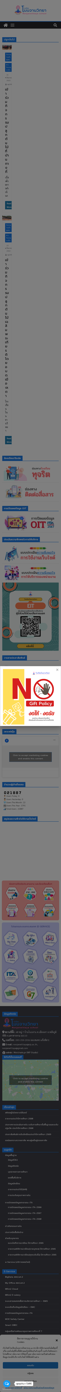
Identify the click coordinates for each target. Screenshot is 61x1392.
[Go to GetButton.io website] (6, 1389)
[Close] (57, 670)
